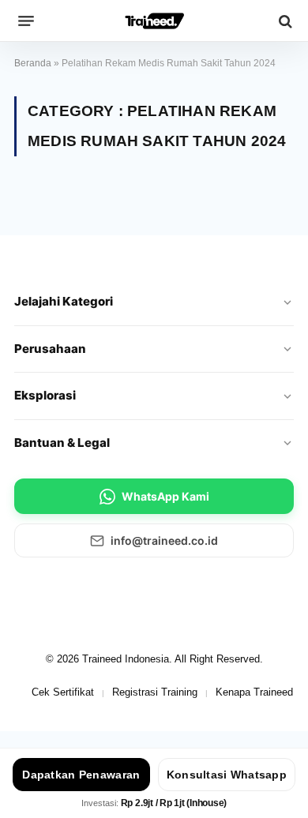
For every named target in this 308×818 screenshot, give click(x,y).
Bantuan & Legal (62, 442)
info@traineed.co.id (164, 540)
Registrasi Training (154, 692)
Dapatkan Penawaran (81, 774)
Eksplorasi (45, 395)
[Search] (284, 21)
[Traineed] (154, 21)
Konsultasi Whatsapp (227, 774)
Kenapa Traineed (254, 692)
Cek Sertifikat (63, 692)
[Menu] (26, 21)
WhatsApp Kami (165, 496)
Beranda (32, 63)
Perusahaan (50, 348)
